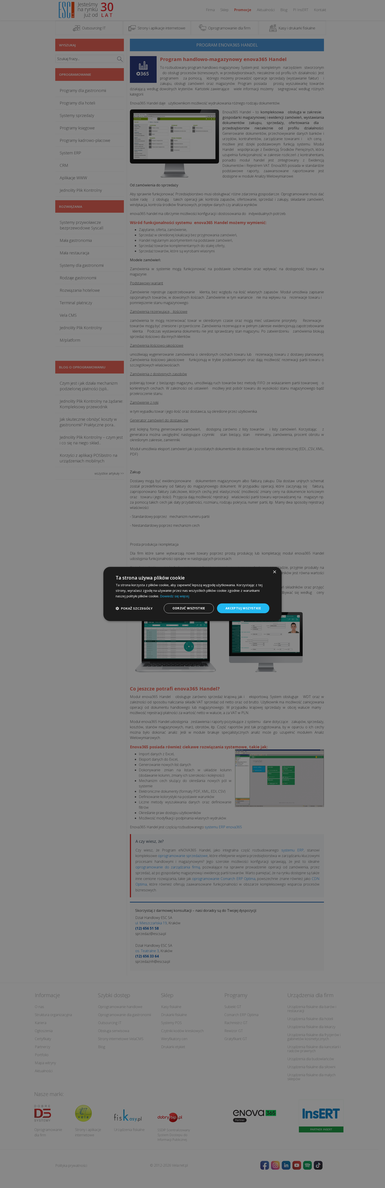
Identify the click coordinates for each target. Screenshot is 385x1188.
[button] (134, 608)
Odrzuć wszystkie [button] (188, 608)
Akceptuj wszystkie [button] (243, 608)
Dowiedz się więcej (174, 596)
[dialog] (192, 594)
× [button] (274, 572)
